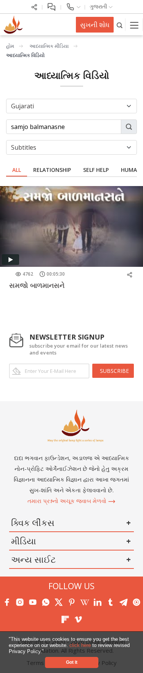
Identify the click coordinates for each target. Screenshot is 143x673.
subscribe (114, 370)
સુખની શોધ (94, 24)
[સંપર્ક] (73, 6)
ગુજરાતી (99, 6)
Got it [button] (71, 662)
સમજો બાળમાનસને (36, 285)
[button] (46, 652)
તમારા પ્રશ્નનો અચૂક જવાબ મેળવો (67, 501)
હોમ (10, 45)
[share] (34, 6)
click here (80, 645)
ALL (16, 169)
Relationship (52, 169)
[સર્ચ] (119, 25)
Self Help (96, 169)
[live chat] (51, 6)
